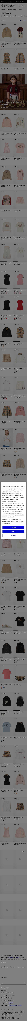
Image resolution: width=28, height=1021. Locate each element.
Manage (13, 535)
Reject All (13, 531)
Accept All (13, 528)
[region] (13, 510)
